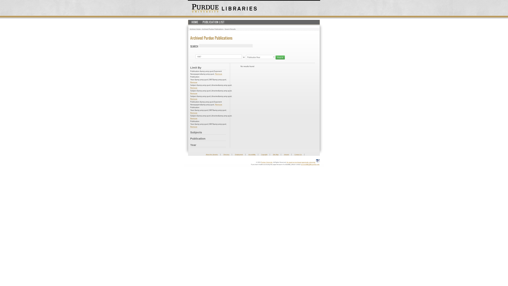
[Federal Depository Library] (318, 161)
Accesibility (252, 154)
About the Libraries (212, 154)
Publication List (213, 22)
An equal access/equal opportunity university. (301, 162)
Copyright (264, 154)
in (244, 57)
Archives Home (195, 29)
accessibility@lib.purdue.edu (310, 164)
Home (195, 22)
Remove (218, 74)
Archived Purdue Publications (212, 29)
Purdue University (266, 162)
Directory (226, 154)
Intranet (286, 154)
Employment (239, 154)
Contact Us (298, 154)
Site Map (275, 154)
